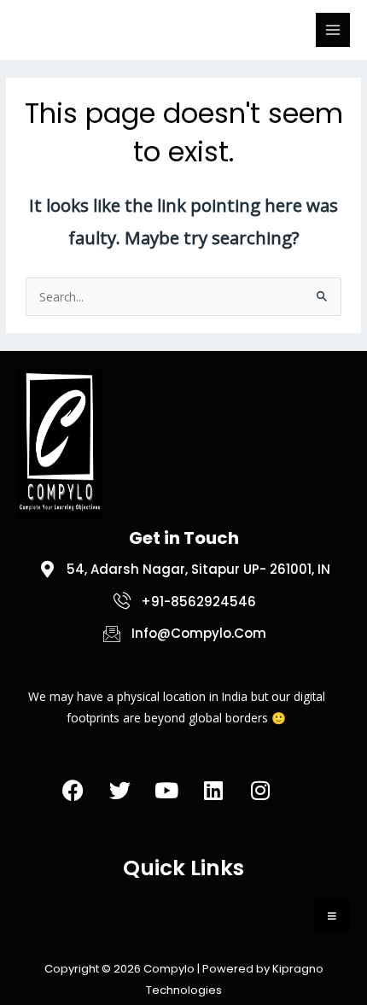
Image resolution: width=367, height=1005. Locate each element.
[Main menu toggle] (333, 30)
